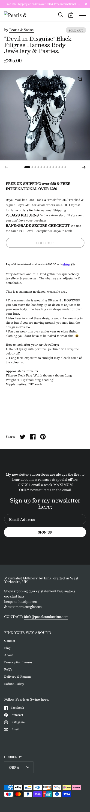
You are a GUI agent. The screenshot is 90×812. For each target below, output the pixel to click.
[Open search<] (60, 14)
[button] (83, 167)
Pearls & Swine (21, 29)
